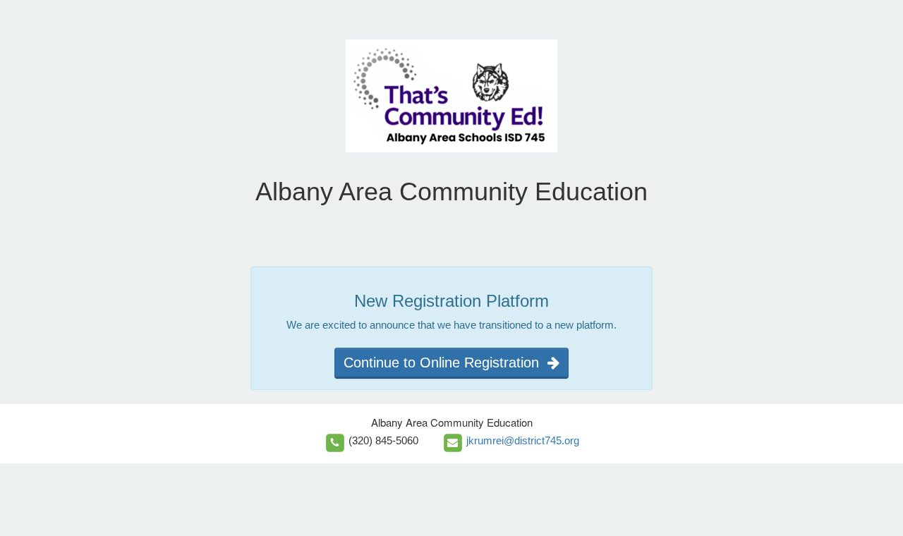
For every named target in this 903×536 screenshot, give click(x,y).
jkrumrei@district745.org (522, 440)
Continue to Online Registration (445, 362)
